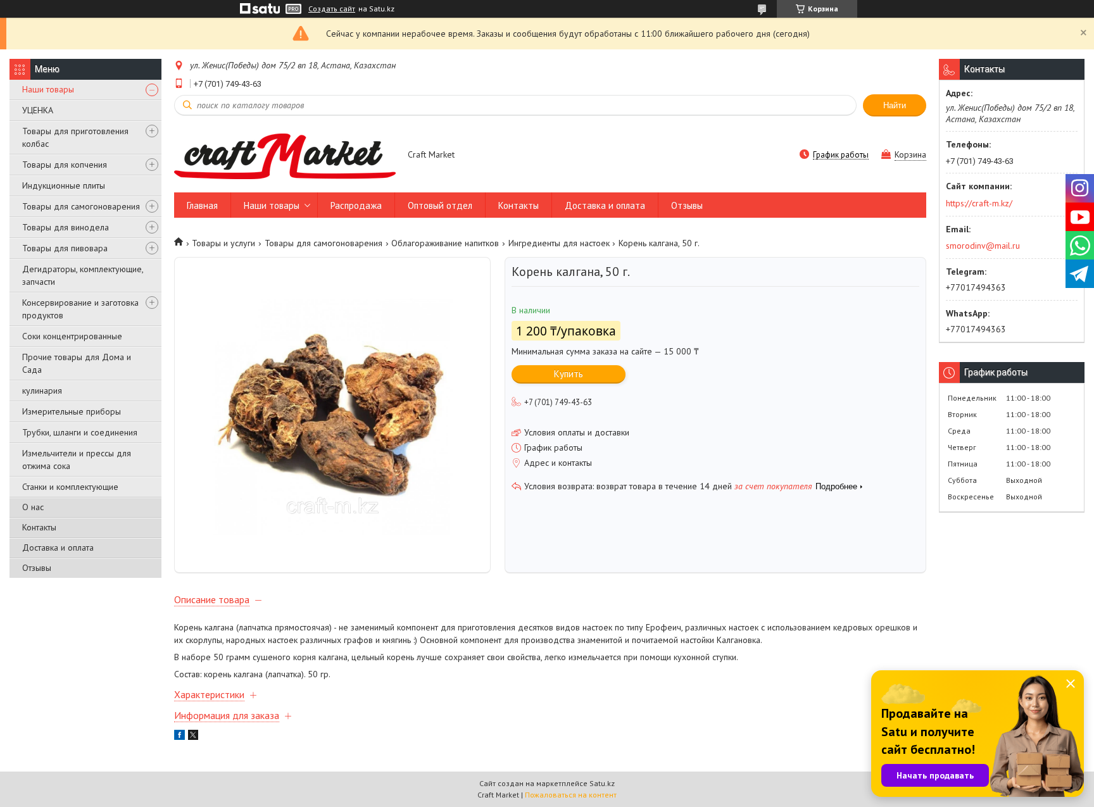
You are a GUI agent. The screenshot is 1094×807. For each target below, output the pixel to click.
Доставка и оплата (58, 547)
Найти (894, 105)
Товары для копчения (64, 164)
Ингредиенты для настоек (559, 243)
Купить (568, 374)
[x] (193, 736)
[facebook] (179, 736)
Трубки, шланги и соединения (79, 432)
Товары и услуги (223, 243)
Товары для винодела (65, 227)
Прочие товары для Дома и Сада (76, 363)
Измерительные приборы (71, 411)
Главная (202, 205)
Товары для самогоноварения (81, 206)
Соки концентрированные (72, 336)
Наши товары (48, 89)
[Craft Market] (285, 155)
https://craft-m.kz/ (979, 203)
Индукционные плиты (63, 185)
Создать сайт (331, 8)
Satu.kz (602, 783)
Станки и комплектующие (70, 486)
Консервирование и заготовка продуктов (80, 309)
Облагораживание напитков (445, 243)
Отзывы (36, 567)
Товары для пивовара (65, 248)
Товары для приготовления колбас (75, 137)
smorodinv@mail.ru (983, 245)
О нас (33, 507)
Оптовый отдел (440, 205)
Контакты (39, 527)
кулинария (42, 390)
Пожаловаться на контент (571, 794)
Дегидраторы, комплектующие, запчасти (82, 275)
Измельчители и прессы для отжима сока (76, 459)
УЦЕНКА (37, 110)
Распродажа (356, 205)
